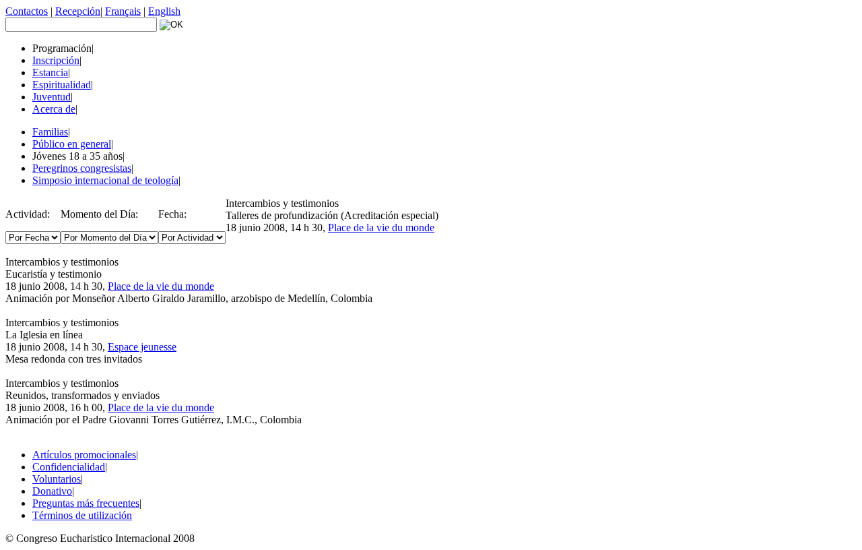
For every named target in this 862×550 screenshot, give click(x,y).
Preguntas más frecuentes (85, 503)
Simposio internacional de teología (105, 180)
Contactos (26, 11)
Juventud (51, 96)
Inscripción (55, 60)
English (164, 11)
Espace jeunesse (142, 347)
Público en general (71, 144)
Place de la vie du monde (381, 227)
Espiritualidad (61, 84)
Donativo (52, 491)
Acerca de (53, 109)
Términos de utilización (82, 515)
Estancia (50, 72)
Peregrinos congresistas (81, 168)
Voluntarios (56, 479)
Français (123, 11)
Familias (50, 132)
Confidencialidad (68, 466)
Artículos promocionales (84, 454)
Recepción (77, 11)
